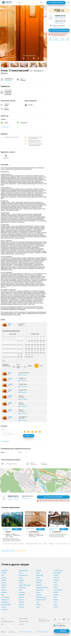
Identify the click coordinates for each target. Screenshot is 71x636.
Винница (56, 599)
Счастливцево (57, 572)
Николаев (21, 604)
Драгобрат (21, 594)
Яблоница (3, 580)
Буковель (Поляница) (41, 587)
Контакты (21, 624)
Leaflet (57, 491)
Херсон (55, 604)
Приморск (56, 580)
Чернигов (21, 602)
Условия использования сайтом (25, 631)
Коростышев (39, 575)
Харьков (3, 577)
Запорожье (39, 594)
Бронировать (24, 374)
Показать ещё (5, 441)
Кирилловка (4, 570)
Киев (2, 575)
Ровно (55, 602)
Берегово (21, 597)
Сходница (3, 582)
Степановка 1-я (5, 599)
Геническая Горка (58, 570)
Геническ (56, 575)
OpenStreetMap (63, 491)
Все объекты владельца (60, 17)
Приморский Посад (41, 599)
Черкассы (4, 607)
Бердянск (3, 572)
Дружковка (39, 580)
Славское (3, 590)
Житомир (38, 582)
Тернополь (56, 577)
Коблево (56, 592)
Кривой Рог (4, 609)
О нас (2, 618)
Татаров (56, 585)
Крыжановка (39, 590)
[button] (36, 479)
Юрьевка (21, 599)
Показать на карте (57, 27)
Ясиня (20, 590)
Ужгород (56, 607)
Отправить (27, 435)
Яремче (3, 452)
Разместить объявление (57, 2)
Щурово (21, 582)
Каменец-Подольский (24, 585)
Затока (38, 572)
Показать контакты (59, 23)
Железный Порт (23, 570)
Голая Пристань (5, 597)
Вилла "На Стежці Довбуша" (53, 529)
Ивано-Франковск (6, 604)
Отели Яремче (8, 80)
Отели (13, 550)
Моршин (38, 592)
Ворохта (56, 587)
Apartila (3, 550)
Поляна (21, 577)
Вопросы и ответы (24, 621)
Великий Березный (41, 597)
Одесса (21, 572)
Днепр (38, 607)
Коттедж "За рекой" (30, 528)
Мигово (3, 587)
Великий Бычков (23, 575)
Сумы (37, 602)
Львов (38, 577)
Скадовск (38, 570)
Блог (2, 624)
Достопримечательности (7, 621)
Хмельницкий (5, 602)
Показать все (5, 126)
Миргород (56, 594)
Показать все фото (9, 57)
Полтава (38, 604)
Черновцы (21, 607)
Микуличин (39, 585)
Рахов (55, 582)
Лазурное (3, 585)
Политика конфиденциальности (42, 631)
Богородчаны (22, 587)
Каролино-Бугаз (58, 590)
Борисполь (21, 580)
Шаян (2, 594)
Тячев (55, 597)
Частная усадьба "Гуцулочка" (7, 529)
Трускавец (4, 592)
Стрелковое (22, 592)
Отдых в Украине (23, 618)
